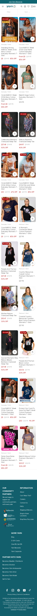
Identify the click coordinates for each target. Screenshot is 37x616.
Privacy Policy (12, 594)
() (34, 6)
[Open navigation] (3, 6)
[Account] (25, 6)
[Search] (21, 6)
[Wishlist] (28, 6)
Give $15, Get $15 (16, 544)
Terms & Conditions (23, 594)
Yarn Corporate (16, 551)
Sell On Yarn (6, 579)
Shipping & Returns (26, 510)
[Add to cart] (32, 39)
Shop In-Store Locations (24, 515)
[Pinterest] (18, 590)
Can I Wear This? (25, 495)
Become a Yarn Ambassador (11, 568)
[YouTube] (24, 590)
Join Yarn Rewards (8, 2)
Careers (22, 499)
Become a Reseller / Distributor (12, 561)
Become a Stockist (8, 565)
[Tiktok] (30, 590)
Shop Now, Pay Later (27, 519)
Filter (8, 12)
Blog (12, 537)
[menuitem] (21, 6)
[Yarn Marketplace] (11, 6)
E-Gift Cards (15, 540)
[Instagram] (13, 590)
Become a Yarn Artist (9, 572)
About (22, 492)
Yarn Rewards (16, 548)
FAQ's (22, 506)
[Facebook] (7, 590)
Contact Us (24, 503)
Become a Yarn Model (9, 575)
